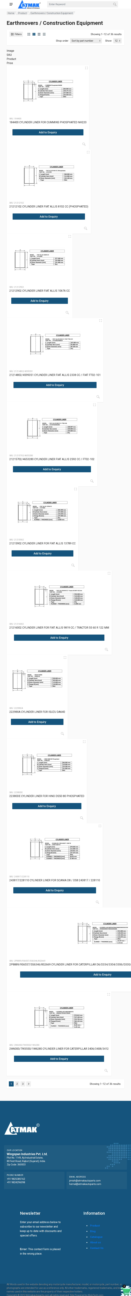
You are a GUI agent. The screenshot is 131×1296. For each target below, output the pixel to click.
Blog (93, 1231)
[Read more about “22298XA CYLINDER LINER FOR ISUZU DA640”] (62, 734)
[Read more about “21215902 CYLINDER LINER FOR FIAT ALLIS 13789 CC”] (73, 565)
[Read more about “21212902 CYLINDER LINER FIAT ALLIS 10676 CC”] (67, 312)
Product (22, 13)
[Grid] (28, 34)
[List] (39, 34)
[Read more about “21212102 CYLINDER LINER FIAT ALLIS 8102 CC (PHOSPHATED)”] (86, 228)
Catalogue (96, 1236)
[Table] (44, 34)
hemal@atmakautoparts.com (85, 1184)
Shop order (62, 40)
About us (95, 1242)
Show (108, 40)
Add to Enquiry (48, 132)
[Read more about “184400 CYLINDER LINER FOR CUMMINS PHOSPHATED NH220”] (84, 144)
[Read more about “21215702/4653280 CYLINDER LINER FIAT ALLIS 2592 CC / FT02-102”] (92, 481)
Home (11, 13)
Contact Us (96, 1248)
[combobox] (82, 4)
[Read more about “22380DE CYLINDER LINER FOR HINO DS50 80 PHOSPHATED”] (82, 818)
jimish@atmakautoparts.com (85, 1180)
